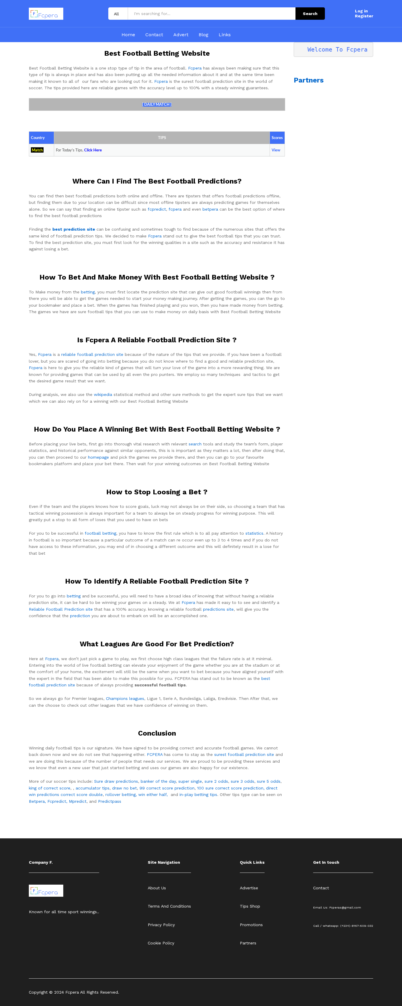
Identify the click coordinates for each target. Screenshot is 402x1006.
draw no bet (124, 788)
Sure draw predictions (116, 781)
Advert (180, 34)
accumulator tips (92, 788)
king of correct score (49, 788)
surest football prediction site (244, 754)
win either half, (153, 794)
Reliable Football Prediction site (61, 609)
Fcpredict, (58, 801)
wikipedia (103, 394)
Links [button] (225, 34)
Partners (309, 80)
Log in (361, 11)
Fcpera (195, 68)
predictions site (218, 609)
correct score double (82, 794)
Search (310, 13)
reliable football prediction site (92, 354)
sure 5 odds (268, 781)
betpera (210, 209)
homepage (98, 457)
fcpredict (157, 209)
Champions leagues (125, 698)
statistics (254, 533)
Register (364, 16)
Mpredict (78, 801)
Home (128, 34)
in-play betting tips (198, 794)
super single (190, 781)
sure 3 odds (242, 781)
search (195, 444)
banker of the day (158, 781)
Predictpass (109, 801)
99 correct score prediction (167, 788)
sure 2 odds (216, 781)
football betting (100, 533)
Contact (154, 34)
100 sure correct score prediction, (231, 788)
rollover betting (120, 794)
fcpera (175, 209)
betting (88, 292)
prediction (80, 615)
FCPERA (154, 754)
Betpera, (37, 801)
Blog (203, 34)
